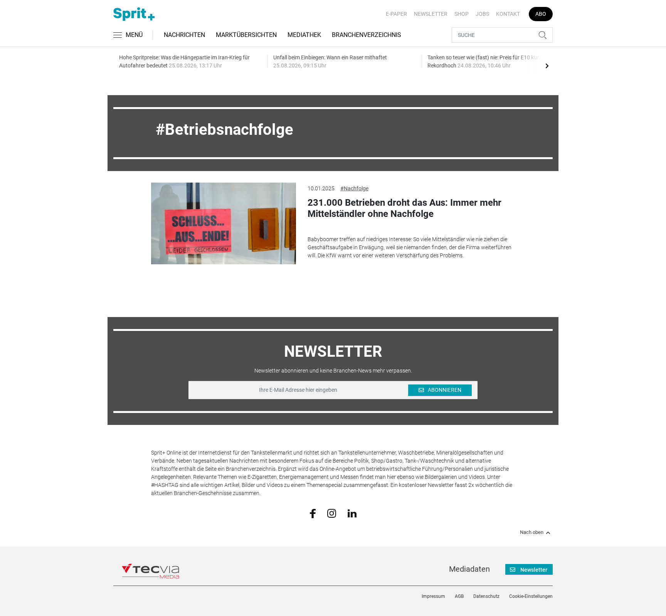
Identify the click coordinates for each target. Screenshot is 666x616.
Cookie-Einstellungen (531, 596)
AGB (459, 596)
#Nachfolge (354, 188)
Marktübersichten (246, 35)
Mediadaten (469, 569)
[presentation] (547, 65)
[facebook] (313, 513)
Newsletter (430, 14)
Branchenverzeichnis (366, 35)
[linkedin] (352, 513)
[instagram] (331, 513)
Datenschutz (486, 596)
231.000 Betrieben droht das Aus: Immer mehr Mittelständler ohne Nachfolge (404, 208)
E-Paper (396, 14)
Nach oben (531, 532)
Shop (461, 14)
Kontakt (508, 14)
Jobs (482, 14)
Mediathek (304, 35)
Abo (540, 14)
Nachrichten (184, 35)
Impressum (433, 596)
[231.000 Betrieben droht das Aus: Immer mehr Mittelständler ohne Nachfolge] (223, 223)
